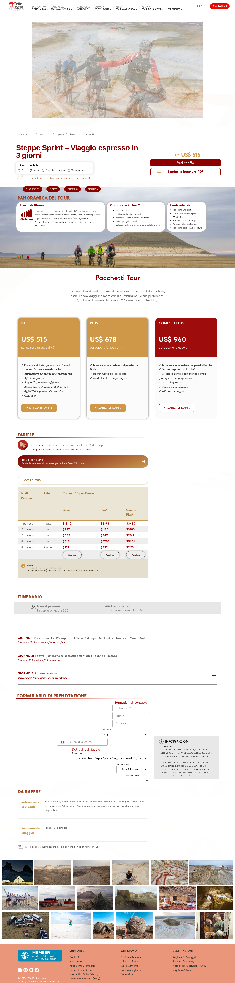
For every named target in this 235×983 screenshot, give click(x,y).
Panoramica (32, 189)
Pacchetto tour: (123, 764)
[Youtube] (31, 970)
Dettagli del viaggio (86, 749)
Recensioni (127, 974)
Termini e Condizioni (81, 970)
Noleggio (82, 9)
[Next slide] (224, 70)
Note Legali (76, 961)
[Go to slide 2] (111, 113)
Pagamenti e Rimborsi (82, 965)
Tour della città (151, 9)
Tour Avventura (60, 9)
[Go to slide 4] (116, 113)
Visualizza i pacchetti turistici (46, 568)
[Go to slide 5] (118, 113)
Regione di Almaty (183, 961)
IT (201, 6)
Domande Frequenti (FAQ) (84, 978)
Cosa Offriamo (129, 965)
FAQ (154, 300)
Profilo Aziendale (131, 957)
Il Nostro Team (129, 961)
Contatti (74, 957)
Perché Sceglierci (131, 970)
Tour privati (45, 134)
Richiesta (93, 189)
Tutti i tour (102, 9)
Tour (31, 134)
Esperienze (174, 9)
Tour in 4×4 (39, 9)
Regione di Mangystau (186, 957)
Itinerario (72, 189)
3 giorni (60, 134)
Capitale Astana (182, 970)
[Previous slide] (11, 70)
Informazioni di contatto (129, 702)
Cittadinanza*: (106, 729)
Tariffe (53, 189)
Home (21, 134)
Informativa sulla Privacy (83, 974)
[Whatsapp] (37, 970)
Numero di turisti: (132, 775)
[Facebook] (20, 970)
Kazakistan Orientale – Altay (189, 965)
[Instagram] (25, 970)
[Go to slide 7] (123, 113)
